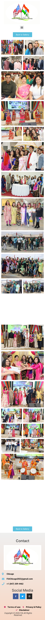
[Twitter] (22, 596)
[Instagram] (29, 596)
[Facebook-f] (15, 596)
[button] (22, 27)
